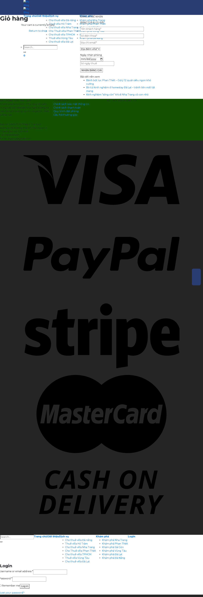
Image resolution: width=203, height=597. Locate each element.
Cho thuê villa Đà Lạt (77, 561)
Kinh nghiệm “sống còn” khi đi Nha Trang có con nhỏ (117, 94)
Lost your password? (12, 592)
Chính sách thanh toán (67, 107)
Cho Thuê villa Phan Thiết (80, 550)
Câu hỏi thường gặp (65, 114)
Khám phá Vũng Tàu (114, 550)
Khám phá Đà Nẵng (113, 558)
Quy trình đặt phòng (66, 111)
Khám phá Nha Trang (114, 540)
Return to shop (38, 30)
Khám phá (102, 536)
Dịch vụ (64, 536)
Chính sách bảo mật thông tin (71, 104)
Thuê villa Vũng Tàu (77, 558)
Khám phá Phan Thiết (115, 543)
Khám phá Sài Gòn (113, 547)
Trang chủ (40, 536)
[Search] (1, 541)
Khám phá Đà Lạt (112, 554)
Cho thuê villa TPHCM (78, 554)
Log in (24, 586)
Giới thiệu (53, 536)
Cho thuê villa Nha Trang (80, 547)
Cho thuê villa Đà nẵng (78, 540)
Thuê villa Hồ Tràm (76, 543)
